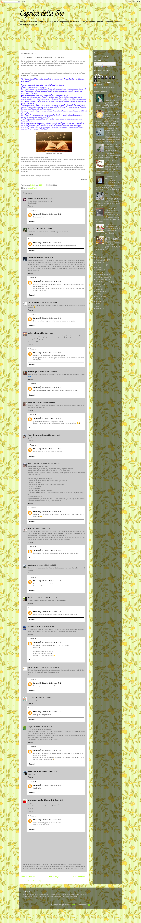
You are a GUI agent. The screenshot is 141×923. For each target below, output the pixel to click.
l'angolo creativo (101, 260)
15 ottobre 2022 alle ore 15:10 (43, 333)
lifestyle (34, 188)
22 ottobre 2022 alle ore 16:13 (51, 387)
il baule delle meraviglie (103, 282)
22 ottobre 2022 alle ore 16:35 (51, 511)
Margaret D (31, 402)
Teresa (30, 229)
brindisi (98, 304)
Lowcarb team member (36, 800)
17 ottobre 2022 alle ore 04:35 (47, 598)
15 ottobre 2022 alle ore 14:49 (43, 257)
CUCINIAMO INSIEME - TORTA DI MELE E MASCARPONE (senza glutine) (113, 113)
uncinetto (99, 284)
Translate (109, 66)
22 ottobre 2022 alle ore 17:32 (51, 683)
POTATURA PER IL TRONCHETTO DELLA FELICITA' (112, 146)
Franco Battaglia (33, 302)
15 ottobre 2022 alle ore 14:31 (42, 229)
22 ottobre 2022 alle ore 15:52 (51, 214)
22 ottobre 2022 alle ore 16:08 (51, 353)
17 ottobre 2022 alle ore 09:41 (44, 626)
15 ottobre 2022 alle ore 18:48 (47, 372)
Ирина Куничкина (34, 464)
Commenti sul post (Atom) (36, 881)
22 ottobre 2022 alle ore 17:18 (51, 642)
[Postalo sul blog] (50, 185)
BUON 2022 (109, 225)
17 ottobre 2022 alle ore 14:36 (41, 698)
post (97, 306)
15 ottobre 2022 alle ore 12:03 (42, 198)
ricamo (98, 272)
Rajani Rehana (33, 771)
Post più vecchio (80, 876)
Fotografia (99, 270)
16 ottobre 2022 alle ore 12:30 (50, 435)
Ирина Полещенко (34, 435)
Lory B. (30, 727)
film (97, 267)
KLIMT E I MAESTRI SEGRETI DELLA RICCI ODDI (113, 96)
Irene (29, 698)
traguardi (98, 308)
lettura (30, 188)
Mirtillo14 (31, 626)
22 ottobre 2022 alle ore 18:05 (51, 785)
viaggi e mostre (101, 265)
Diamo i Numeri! (33, 667)
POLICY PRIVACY (101, 56)
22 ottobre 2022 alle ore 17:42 (51, 712)
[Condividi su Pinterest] (56, 185)
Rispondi (30, 206)
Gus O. (30, 198)
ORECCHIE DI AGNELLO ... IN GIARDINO (110, 194)
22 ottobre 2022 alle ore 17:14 (51, 612)
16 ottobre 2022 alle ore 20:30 (40, 528)
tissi (29, 528)
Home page (54, 876)
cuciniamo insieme (102, 277)
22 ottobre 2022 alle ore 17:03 (51, 550)
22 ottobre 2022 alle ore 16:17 (51, 418)
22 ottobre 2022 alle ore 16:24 (51, 449)
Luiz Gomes (32, 565)
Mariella (31, 333)
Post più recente (28, 876)
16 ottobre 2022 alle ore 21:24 (46, 565)
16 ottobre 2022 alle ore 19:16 (50, 464)
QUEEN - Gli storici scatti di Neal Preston (112, 209)
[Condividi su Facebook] (54, 185)
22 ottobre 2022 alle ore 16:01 (51, 318)
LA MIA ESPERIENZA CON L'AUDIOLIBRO (112, 238)
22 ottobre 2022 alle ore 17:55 (51, 750)
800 (97, 299)
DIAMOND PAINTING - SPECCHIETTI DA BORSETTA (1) (112, 178)
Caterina (30, 257)
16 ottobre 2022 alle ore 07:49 (45, 402)
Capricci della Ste (42, 14)
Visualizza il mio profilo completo (104, 87)
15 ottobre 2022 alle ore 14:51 (49, 302)
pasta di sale (100, 291)
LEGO (98, 294)
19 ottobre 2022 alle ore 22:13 (53, 800)
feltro (97, 287)
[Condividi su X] (52, 185)
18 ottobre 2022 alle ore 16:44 (42, 727)
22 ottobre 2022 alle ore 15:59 (51, 281)
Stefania (36, 214)
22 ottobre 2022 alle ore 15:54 (51, 243)
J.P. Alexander (33, 598)
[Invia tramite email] (47, 185)
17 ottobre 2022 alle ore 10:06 (49, 667)
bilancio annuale (101, 296)
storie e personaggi (102, 274)
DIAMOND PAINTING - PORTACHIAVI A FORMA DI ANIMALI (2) (112, 130)
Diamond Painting (101, 279)
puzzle (98, 289)
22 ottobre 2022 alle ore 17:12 (51, 581)
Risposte (33, 210)
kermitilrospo (32, 372)
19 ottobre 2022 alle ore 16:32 (47, 771)
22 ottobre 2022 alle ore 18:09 (51, 820)
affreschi (98, 301)
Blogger (88, 905)
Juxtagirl (74, 905)
